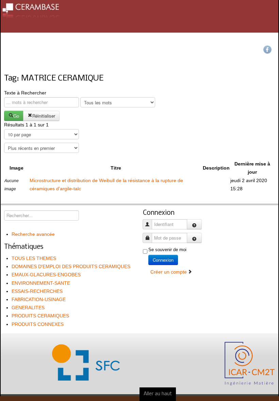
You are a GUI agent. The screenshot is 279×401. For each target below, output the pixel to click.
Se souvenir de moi (167, 249)
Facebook (267, 50)
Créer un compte (169, 272)
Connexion (163, 260)
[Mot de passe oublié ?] (194, 238)
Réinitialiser (43, 115)
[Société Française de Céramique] (139, 16)
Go (16, 115)
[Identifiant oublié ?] (194, 224)
